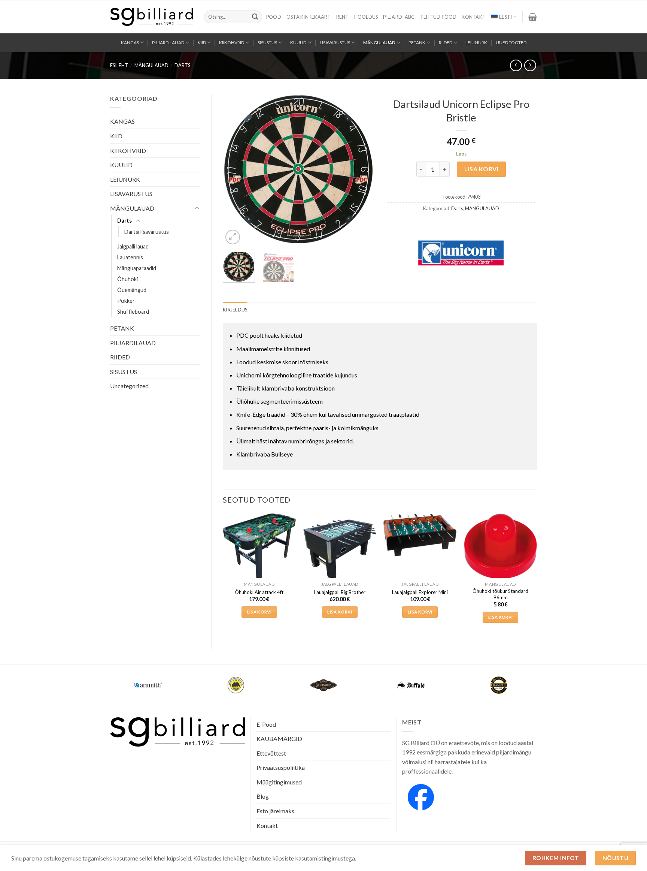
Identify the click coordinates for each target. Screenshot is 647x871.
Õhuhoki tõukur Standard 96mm (500, 594)
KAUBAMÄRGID (279, 738)
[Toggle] (197, 208)
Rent (342, 17)
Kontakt (474, 17)
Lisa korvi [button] (259, 611)
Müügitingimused (279, 782)
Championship (148, 680)
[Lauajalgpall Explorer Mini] (419, 535)
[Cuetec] (323, 685)
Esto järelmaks (275, 810)
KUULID (298, 42)
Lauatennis (130, 257)
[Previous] (235, 170)
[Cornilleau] (236, 685)
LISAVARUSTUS (335, 42)
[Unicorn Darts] (461, 253)
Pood (273, 17)
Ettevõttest (271, 753)
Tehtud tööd (438, 17)
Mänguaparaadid (136, 268)
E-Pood (266, 724)
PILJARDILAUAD (168, 42)
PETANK (416, 42)
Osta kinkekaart (308, 17)
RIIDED (445, 42)
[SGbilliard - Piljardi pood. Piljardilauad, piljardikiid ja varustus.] (151, 17)
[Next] (361, 170)
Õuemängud (131, 290)
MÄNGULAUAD (379, 42)
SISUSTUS (267, 42)
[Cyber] (411, 685)
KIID (202, 42)
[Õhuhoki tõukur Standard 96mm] (500, 546)
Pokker (126, 301)
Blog (262, 796)
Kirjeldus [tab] (235, 310)
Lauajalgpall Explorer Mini (420, 592)
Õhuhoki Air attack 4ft (259, 592)
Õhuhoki (127, 279)
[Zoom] (232, 237)
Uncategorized (129, 385)
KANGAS (130, 42)
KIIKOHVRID (231, 42)
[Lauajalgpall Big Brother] (339, 550)
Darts (182, 65)
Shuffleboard (133, 311)
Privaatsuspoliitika (280, 767)
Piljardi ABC (398, 17)
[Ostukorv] (532, 17)
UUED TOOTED (511, 42)
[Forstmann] (499, 685)
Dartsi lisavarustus (146, 232)
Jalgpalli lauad (133, 246)
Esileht (119, 65)
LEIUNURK (476, 42)
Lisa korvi (481, 168)
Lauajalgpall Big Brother (339, 592)
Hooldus (366, 17)
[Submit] (255, 16)
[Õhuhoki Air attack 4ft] (259, 546)
